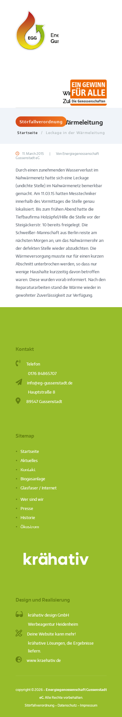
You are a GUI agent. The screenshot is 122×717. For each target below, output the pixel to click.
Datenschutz (67, 705)
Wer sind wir (32, 499)
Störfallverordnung (41, 121)
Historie (27, 517)
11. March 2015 (33, 154)
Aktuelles (29, 460)
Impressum (88, 705)
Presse (26, 508)
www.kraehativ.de (44, 660)
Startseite (27, 132)
